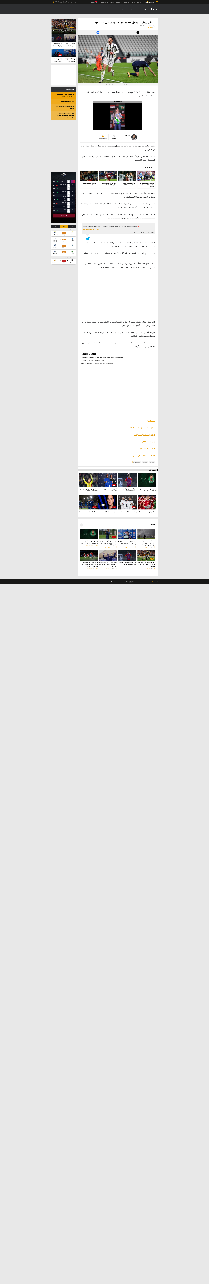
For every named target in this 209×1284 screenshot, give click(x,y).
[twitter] (59, 2)
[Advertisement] (141, 406)
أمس (72, 226)
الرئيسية (144, 9)
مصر (138, 2)
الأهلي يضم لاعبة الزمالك (146, 448)
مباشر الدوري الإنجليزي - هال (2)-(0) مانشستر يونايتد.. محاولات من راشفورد (146, 564)
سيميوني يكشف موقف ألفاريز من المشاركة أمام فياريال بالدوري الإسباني (127, 543)
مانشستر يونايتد (103, 138)
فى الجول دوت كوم (150, 581)
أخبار (132, 2)
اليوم (64, 226)
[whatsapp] (74, 2)
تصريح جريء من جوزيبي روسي (144, 455)
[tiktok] (71, 2)
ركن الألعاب (103, 2)
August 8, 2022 (150, 232)
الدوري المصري (94, 2)
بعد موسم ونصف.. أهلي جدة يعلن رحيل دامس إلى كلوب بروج (89, 542)
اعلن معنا (113, 581)
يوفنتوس (114, 138)
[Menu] (156, 2)
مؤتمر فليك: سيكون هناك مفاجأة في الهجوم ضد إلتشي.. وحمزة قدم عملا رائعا (108, 564)
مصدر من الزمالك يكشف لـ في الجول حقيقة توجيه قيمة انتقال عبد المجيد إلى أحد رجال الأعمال (63, 115)
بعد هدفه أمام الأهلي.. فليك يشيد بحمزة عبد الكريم (63, 107)
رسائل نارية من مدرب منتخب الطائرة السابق (139, 428)
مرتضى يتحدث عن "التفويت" (144, 435)
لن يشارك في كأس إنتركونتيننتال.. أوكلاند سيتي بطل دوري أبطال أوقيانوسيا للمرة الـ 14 (108, 543)
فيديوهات (118, 2)
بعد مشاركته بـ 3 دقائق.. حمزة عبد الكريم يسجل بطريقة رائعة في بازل (63, 95)
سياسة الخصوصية (122, 581)
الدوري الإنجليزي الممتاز (71, 257)
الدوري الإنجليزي (147, 568)
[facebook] (56, 2)
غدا (55, 226)
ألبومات (121, 9)
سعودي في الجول (89, 545)
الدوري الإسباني (108, 568)
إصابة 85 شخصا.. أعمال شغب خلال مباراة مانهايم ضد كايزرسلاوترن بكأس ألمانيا (147, 543)
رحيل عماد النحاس (148, 441)
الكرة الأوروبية (147, 547)
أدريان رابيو (152, 462)
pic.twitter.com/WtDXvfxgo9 (91, 229)
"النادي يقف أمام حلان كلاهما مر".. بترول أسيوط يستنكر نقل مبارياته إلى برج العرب (58, 60)
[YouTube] (68, 2)
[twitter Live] (62, 2)
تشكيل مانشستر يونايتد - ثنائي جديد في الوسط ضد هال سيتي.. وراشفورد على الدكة (89, 564)
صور (111, 2)
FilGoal (150, 27)
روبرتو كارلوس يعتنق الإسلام (63, 102)
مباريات (126, 2)
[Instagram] (65, 2)
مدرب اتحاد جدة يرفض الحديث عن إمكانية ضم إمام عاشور (127, 563)
